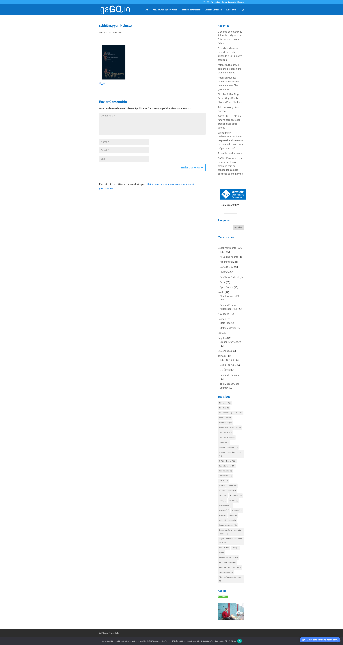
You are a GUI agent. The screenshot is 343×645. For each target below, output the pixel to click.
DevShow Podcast (229, 277)
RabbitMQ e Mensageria (191, 10)
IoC (222, 491)
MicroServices (225, 505)
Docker (231, 461)
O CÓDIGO (225, 370)
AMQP (238, 413)
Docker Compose (226, 466)
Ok (239, 641)
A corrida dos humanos (230, 153)
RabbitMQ (224, 548)
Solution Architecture (227, 562)
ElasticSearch (225, 476)
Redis (235, 548)
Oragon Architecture (230, 342)
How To (223, 481)
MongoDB (237, 510)
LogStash (233, 500)
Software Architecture (228, 557)
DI (221, 461)
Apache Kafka (225, 418)
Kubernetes (236, 496)
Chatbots (225, 272)
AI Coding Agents (229, 256)
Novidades (223, 314)
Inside (221, 292)
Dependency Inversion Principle (230, 454)
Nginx (222, 515)
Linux (222, 500)
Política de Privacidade (109, 633)
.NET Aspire (225, 403)
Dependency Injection (228, 447)
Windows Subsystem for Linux (230, 579)
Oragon (232, 520)
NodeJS (233, 515)
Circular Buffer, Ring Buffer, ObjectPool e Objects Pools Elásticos (230, 98)
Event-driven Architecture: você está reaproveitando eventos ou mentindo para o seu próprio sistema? (230, 140)
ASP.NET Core (225, 423)
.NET (147, 10)
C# (238, 428)
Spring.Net (224, 567)
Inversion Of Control (227, 486)
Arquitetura (226, 261)
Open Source (226, 287)
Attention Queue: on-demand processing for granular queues (230, 69)
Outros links (231, 10)
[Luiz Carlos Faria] (223, 596)
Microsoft (224, 510)
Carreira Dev (226, 266)
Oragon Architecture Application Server (230, 541)
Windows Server (226, 572)
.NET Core (224, 408)
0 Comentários (115, 32)
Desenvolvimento (227, 247)
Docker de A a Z (228, 364)
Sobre (217, 2)
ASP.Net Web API (226, 428)
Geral (222, 282)
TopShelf (236, 567)
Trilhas (221, 355)
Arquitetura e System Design (165, 10)
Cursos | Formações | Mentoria (233, 2)
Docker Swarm (225, 471)
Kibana (223, 496)
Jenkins (231, 491)
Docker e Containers (213, 10)
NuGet (222, 520)
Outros (221, 333)
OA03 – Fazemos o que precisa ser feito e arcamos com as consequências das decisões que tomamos (230, 166)
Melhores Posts (228, 328)
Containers (224, 442)
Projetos (222, 338)
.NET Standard (225, 413)
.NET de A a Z (227, 359)
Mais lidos (225, 322)
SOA (221, 552)
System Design (226, 351)
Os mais (222, 319)
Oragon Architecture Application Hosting (230, 532)
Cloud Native (225, 432)
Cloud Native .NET (229, 296)
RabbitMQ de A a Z (230, 375)
